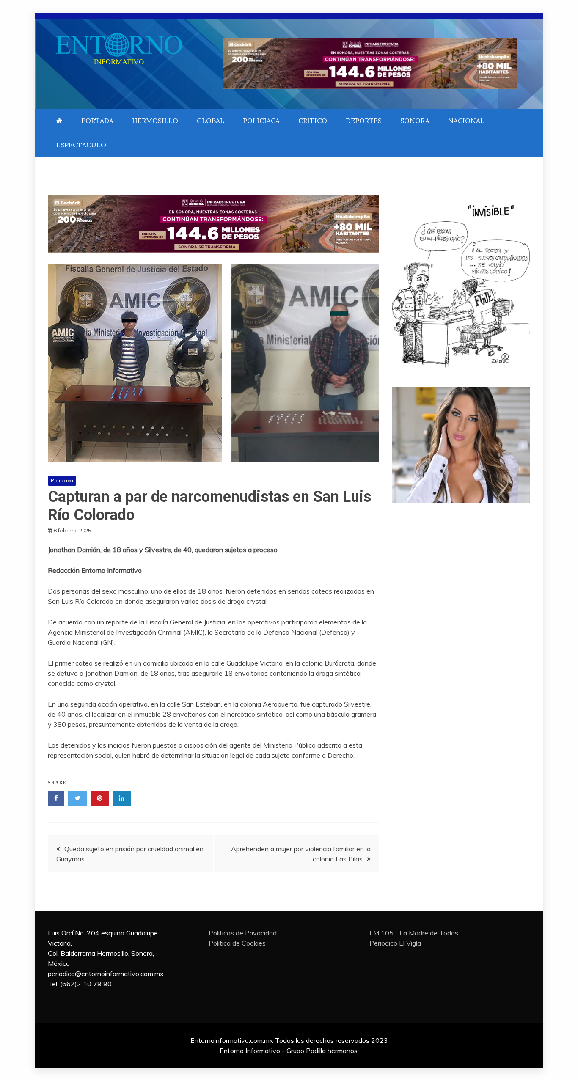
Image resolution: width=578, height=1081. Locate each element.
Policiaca (62, 480)
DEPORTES (364, 120)
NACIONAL (466, 120)
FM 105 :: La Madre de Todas (413, 933)
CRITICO (312, 120)
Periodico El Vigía (395, 943)
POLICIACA (261, 120)
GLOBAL (210, 120)
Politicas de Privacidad (243, 933)
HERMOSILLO (155, 120)
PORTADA (97, 120)
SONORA (414, 120)
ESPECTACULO (81, 144)
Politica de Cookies (237, 943)
